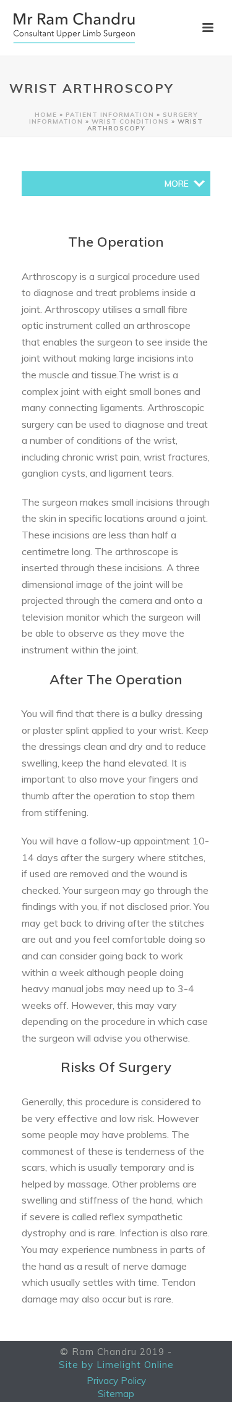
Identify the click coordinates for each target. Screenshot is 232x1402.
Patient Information (110, 115)
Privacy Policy (116, 1381)
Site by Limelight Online (116, 1365)
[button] (177, 183)
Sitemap (116, 1394)
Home (46, 115)
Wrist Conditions (130, 121)
